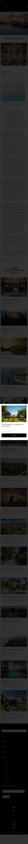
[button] (25, 406)
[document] (14, 422)
